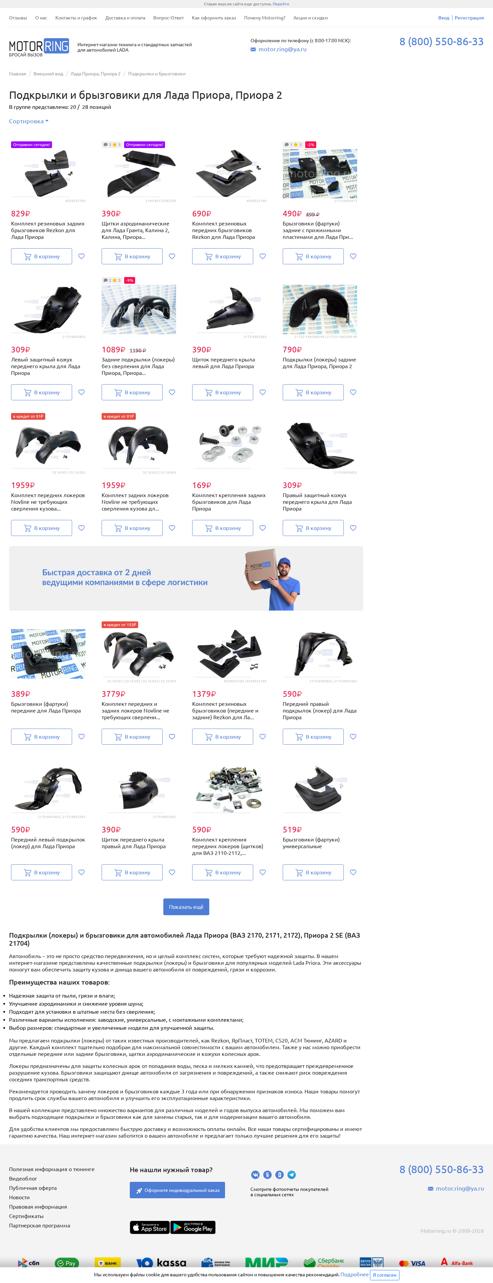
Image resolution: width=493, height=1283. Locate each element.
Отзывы (18, 17)
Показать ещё (186, 907)
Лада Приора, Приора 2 (95, 73)
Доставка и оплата (125, 17)
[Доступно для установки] (193, 1227)
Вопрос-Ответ (168, 17)
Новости (19, 1197)
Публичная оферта (33, 1188)
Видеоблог (23, 1178)
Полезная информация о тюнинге (52, 1169)
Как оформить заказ (214, 17)
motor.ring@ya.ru (283, 49)
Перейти (281, 4)
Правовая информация (38, 1207)
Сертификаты (26, 1216)
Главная (17, 73)
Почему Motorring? (264, 17)
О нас (41, 17)
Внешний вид (48, 73)
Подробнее (354, 1274)
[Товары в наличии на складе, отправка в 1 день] (186, 578)
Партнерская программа (39, 1225)
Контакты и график (76, 17)
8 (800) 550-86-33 (441, 41)
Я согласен (384, 1275)
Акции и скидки (310, 17)
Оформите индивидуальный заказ (182, 1190)
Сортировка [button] (26, 121)
